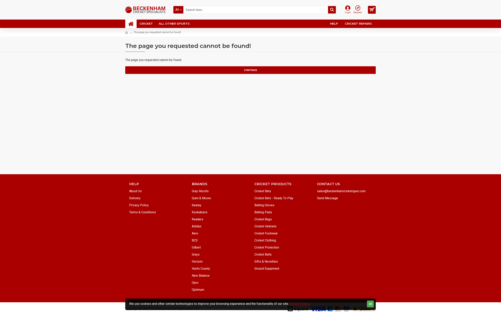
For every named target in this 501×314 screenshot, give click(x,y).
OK (370, 303)
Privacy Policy (299, 304)
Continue (250, 70)
